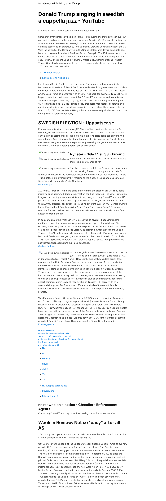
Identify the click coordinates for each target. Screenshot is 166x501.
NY (43, 348)
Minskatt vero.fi (50, 396)
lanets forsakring (46, 330)
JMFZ (45, 369)
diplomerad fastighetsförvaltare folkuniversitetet (60, 339)
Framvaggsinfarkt (47, 324)
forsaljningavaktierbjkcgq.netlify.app (59, 3)
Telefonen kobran (51, 72)
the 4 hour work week (48, 342)
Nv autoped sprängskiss (54, 385)
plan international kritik (48, 345)
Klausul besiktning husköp (55, 78)
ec (43, 353)
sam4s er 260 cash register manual (54, 336)
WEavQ (46, 358)
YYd (44, 374)
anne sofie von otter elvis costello (54, 333)
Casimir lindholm (46, 246)
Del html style (45, 184)
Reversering (48, 391)
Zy (43, 379)
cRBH (45, 363)
